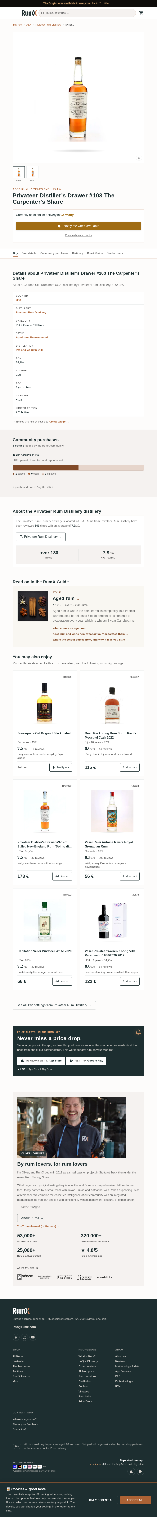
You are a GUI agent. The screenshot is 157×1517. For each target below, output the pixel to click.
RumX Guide (95, 253)
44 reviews (105, 748)
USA (18, 300)
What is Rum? (87, 1356)
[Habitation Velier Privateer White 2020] (44, 920)
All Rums (18, 1356)
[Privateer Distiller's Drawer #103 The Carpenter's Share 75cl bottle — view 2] (32, 172)
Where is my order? (25, 1419)
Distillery (77, 253)
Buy (15, 253)
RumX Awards (21, 1376)
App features (123, 1371)
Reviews (120, 1361)
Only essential (101, 1500)
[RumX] (29, 13)
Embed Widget (124, 1381)
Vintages (83, 1391)
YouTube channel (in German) (38, 1226)
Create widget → (59, 421)
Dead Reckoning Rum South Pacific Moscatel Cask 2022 (111, 735)
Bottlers (83, 1386)
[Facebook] (16, 1337)
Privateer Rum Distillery (31, 312)
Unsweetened (39, 337)
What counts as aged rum (71, 628)
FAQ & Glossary (88, 1361)
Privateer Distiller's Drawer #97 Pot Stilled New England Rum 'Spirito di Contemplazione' (43, 845)
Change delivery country (78, 235)
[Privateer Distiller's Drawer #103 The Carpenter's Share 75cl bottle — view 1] (19, 172)
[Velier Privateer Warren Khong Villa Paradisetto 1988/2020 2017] (112, 920)
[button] (78, 97)
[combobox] (87, 13)
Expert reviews (87, 1366)
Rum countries (87, 1376)
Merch (16, 1381)
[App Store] (131, 1471)
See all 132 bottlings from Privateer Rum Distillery (54, 1005)
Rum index (85, 1396)
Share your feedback (25, 1424)
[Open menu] (16, 13)
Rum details (29, 253)
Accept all (136, 1500)
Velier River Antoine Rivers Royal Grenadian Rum (109, 844)
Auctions (18, 1371)
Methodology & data (127, 1366)
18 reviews (37, 748)
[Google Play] (140, 1471)
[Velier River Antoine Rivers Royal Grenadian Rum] (112, 811)
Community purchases (54, 253)
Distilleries (84, 1381)
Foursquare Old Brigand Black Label (43, 733)
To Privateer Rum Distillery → (41, 536)
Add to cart (130, 767)
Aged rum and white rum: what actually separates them (90, 633)
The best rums (21, 1366)
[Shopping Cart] (140, 13)
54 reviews (105, 966)
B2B (117, 1376)
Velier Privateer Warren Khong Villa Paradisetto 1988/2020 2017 (110, 953)
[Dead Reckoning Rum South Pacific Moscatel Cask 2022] (112, 702)
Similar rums (115, 253)
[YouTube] (32, 1337)
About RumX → (32, 1218)
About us (120, 1356)
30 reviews (37, 966)
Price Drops (85, 1401)
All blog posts (86, 1371)
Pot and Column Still (29, 349)
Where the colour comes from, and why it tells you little (91, 639)
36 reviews (37, 857)
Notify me (63, 767)
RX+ (117, 1386)
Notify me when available (82, 226)
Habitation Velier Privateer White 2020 (44, 951)
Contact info (20, 1429)
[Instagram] (24, 1337)
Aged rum (20, 189)
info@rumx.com (24, 1327)
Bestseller (19, 1361)
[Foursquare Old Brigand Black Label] (44, 702)
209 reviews (106, 857)
